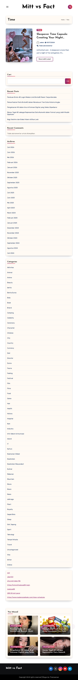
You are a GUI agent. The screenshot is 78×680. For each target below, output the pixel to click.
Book (9, 303)
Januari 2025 (12, 223)
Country (10, 343)
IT (8, 444)
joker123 (10, 577)
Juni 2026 (11, 152)
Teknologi (10, 534)
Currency (10, 348)
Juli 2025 (10, 193)
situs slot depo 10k (13, 581)
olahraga (10, 499)
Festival (10, 378)
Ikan (8, 424)
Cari (9, 75)
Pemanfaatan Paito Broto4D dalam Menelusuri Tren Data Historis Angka (33, 102)
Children (10, 333)
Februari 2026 (12, 162)
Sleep (39, 30)
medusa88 (11, 589)
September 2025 (13, 183)
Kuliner (9, 469)
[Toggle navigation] (7, 7)
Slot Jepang (11, 524)
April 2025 (11, 208)
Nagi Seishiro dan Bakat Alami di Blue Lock (22, 119)
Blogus (44, 677)
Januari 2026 (12, 167)
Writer (9, 560)
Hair (8, 403)
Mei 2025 (10, 203)
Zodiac (9, 565)
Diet (8, 353)
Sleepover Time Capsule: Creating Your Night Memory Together (52, 37)
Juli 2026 (10, 147)
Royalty (10, 509)
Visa (8, 555)
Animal (9, 272)
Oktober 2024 (12, 238)
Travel (9, 545)
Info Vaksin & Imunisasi (15, 434)
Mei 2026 (10, 157)
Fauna (9, 368)
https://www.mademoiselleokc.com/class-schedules (26, 597)
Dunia (9, 363)
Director (10, 358)
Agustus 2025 (12, 188)
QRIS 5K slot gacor (13, 593)
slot (8, 573)
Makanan (10, 474)
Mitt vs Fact (38, 7)
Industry (10, 429)
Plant (9, 504)
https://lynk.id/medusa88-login (18, 585)
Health (9, 409)
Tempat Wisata (12, 540)
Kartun (9, 449)
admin (42, 42)
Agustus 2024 (12, 248)
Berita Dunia (11, 293)
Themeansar (54, 677)
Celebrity (10, 318)
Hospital (10, 419)
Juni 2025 (11, 198)
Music (9, 489)
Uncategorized (12, 550)
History (9, 414)
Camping (10, 313)
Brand (9, 308)
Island (9, 439)
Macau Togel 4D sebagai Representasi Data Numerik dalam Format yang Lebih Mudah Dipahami (38, 113)
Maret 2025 (11, 213)
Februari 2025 (12, 218)
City (8, 338)
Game (9, 398)
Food (9, 393)
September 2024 (13, 243)
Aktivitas (10, 267)
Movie (9, 484)
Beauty (10, 283)
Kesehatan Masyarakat (15, 464)
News (9, 494)
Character (11, 328)
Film (8, 383)
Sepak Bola (11, 514)
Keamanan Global (13, 454)
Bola (8, 298)
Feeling (10, 373)
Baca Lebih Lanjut (45, 59)
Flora (9, 388)
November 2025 (13, 172)
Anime (9, 277)
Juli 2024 (10, 253)
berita (9, 288)
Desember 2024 (13, 228)
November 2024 (13, 233)
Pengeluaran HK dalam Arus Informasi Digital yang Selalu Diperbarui (32, 107)
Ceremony (11, 323)
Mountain (10, 479)
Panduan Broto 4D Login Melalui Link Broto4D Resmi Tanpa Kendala (32, 97)
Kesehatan (11, 459)
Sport (9, 529)
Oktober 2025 (12, 177)
